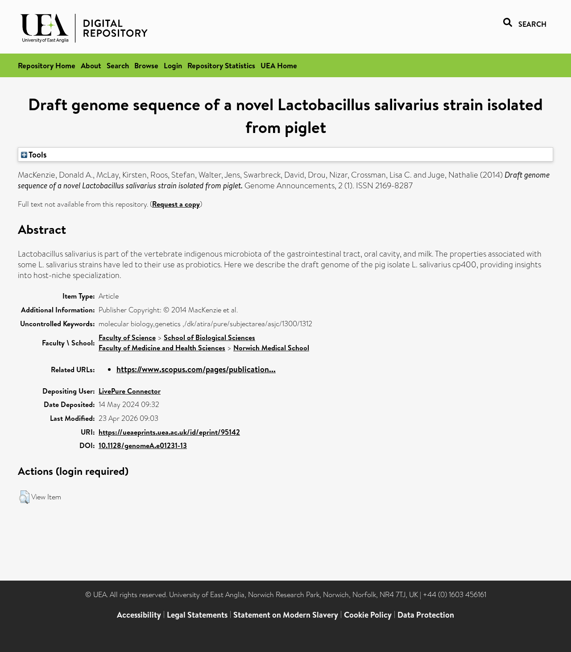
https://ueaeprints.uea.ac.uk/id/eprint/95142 (169, 432)
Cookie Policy (368, 614)
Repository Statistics (221, 65)
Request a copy (176, 204)
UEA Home (279, 65)
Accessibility (139, 614)
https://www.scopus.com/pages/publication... (196, 369)
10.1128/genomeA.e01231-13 (143, 445)
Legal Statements (197, 614)
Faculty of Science (127, 337)
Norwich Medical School (271, 348)
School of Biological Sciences (209, 337)
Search (118, 65)
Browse (146, 65)
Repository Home (46, 65)
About (91, 65)
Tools (37, 154)
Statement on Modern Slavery (285, 614)
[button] (24, 497)
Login (173, 65)
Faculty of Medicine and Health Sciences (162, 348)
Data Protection (425, 614)
